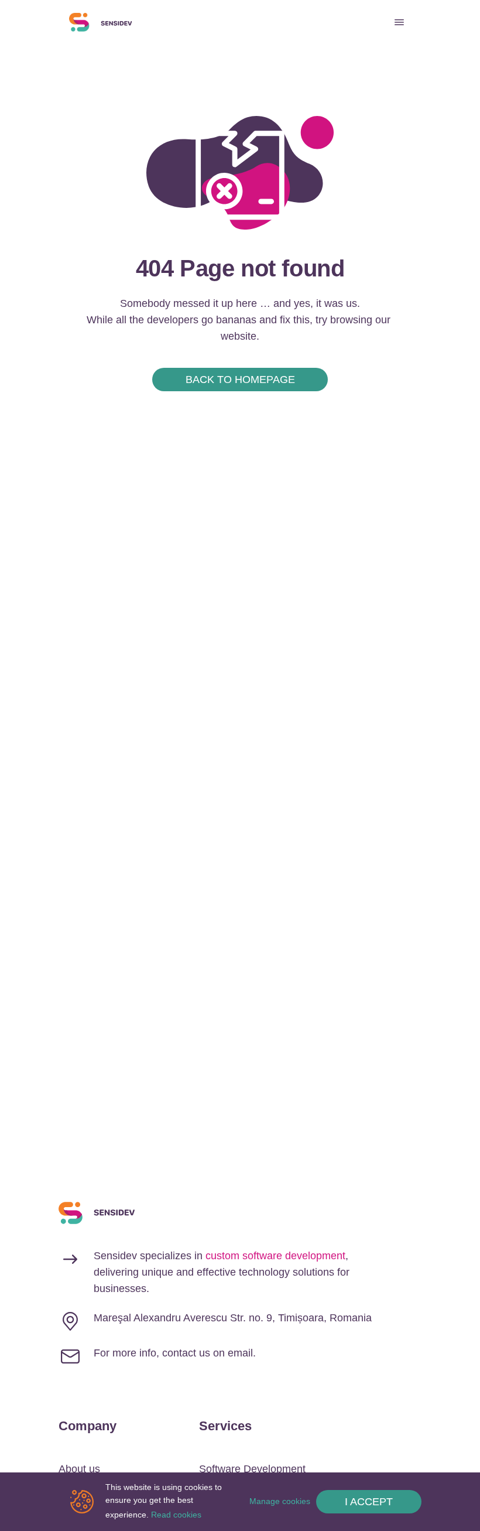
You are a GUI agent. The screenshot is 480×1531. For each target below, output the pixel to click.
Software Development (252, 1469)
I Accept (369, 1502)
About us (79, 1469)
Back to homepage (240, 379)
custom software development (275, 1256)
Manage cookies (279, 1501)
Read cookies (176, 1514)
